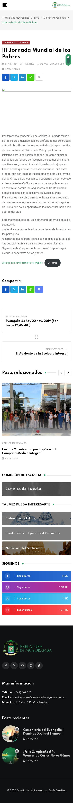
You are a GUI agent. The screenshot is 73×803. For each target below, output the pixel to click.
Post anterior (18, 316)
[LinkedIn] (22, 77)
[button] (61, 373)
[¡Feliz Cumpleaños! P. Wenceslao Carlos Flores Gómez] (10, 755)
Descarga (52, 263)
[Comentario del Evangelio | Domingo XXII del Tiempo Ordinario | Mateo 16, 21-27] (10, 733)
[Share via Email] (39, 77)
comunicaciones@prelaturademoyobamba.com (37, 697)
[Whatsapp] (30, 77)
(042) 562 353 (23, 692)
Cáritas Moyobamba (14, 443)
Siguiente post (54, 349)
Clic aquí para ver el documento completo (22, 263)
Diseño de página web (30, 790)
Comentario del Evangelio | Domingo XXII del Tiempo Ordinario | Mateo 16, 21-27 (43, 733)
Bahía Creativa (57, 790)
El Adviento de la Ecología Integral (41, 353)
